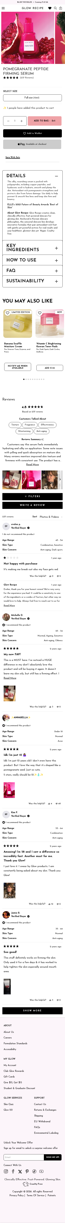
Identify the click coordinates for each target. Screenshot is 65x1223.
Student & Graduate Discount (19, 1088)
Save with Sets (13, 157)
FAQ (11, 271)
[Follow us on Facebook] (13, 1171)
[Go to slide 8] (39, 379)
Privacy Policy (16, 1195)
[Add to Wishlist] (7, 313)
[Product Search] (55, 8)
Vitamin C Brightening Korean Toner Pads (48, 345)
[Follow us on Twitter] (20, 1171)
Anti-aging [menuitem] (41, 431)
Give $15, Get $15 (13, 1083)
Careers (8, 1038)
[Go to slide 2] (26, 379)
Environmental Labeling (46, 1133)
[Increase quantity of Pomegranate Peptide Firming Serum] (21, 121)
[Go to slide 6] (35, 379)
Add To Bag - (45, 121)
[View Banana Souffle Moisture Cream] (17, 323)
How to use (21, 261)
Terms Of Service (35, 1195)
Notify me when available (17, 367)
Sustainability (25, 281)
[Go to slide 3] (28, 379)
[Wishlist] (50, 8)
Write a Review (39, 506)
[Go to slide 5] (33, 379)
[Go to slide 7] (37, 379)
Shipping (38, 1116)
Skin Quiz (8, 1104)
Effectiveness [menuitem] (47, 425)
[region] (32, 479)
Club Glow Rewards (14, 1071)
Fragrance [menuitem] (30, 425)
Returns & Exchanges (45, 1110)
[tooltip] (42, 440)
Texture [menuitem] (15, 425)
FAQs (37, 1127)
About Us (9, 1032)
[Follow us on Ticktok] (34, 1171)
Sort (35, 517)
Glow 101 (8, 1110)
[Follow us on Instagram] (6, 1171)
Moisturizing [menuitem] (24, 431)
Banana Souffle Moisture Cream (13, 345)
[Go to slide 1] (24, 379)
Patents (52, 1195)
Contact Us (40, 1104)
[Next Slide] (60, 479)
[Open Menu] (3, 8)
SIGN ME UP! (52, 1157)
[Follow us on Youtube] (41, 1171)
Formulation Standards (15, 1044)
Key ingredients (22, 248)
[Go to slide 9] (41, 379)
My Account (10, 1065)
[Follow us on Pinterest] (27, 1171)
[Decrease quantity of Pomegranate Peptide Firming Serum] (8, 121)
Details (16, 176)
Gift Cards (9, 1077)
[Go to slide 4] (30, 379)
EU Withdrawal (42, 1122)
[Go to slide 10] (44, 379)
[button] (32, 78)
